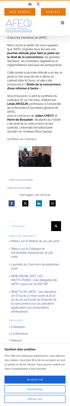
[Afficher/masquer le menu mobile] (63, 23)
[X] (25, 203)
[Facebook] (12, 203)
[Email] (53, 203)
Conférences (19, 333)
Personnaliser (35, 389)
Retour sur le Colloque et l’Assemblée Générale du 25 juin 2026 (32, 252)
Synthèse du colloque (21, 139)
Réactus (16, 340)
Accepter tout (35, 379)
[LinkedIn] (39, 203)
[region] (35, 375)
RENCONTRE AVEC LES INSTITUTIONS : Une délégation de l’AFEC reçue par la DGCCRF (34, 280)
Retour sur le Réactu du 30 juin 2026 (35, 241)
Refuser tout (35, 399)
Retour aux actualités (21, 179)
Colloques (18, 327)
